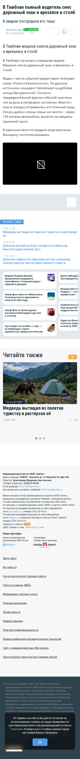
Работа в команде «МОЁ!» (17, 585)
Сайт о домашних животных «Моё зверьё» (26, 647)
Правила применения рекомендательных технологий (32, 639)
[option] (40, 394)
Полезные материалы (15, 603)
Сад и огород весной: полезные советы (24, 576)
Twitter (41, 527)
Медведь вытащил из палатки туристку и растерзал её (33, 410)
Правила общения (13, 621)
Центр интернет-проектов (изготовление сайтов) (30, 656)
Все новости (10, 567)
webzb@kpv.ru (15, 511)
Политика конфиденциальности (20, 630)
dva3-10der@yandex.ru (30, 486)
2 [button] (40, 438)
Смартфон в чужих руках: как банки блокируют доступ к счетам (23, 313)
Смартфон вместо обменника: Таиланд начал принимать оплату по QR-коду (24, 297)
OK (40, 742)
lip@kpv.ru (14, 517)
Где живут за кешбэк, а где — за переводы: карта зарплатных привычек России (24, 329)
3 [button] (44, 438)
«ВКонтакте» (31, 527)
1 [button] (36, 438)
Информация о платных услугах (20, 594)
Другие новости (11, 612)
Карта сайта (9, 558)
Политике (17, 729)
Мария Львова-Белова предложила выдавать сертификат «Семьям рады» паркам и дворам (23, 280)
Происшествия (14, 29)
